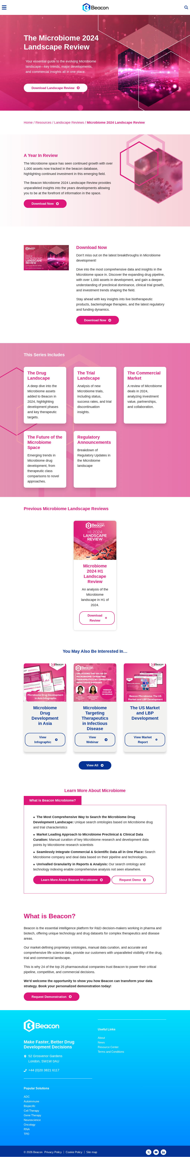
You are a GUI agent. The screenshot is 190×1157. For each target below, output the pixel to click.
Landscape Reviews (69, 122)
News (101, 1042)
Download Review (95, 618)
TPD (26, 1134)
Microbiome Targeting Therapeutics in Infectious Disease (95, 718)
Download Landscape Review (53, 88)
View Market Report (143, 740)
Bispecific (29, 1106)
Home (28, 122)
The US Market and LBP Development (145, 713)
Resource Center (108, 1047)
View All (92, 765)
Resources (43, 122)
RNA (27, 1129)
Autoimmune (31, 1101)
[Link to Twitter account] (148, 1152)
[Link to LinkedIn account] (163, 1152)
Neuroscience (32, 1120)
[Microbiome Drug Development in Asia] (45, 682)
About (101, 1037)
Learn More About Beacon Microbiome (69, 879)
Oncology (29, 1124)
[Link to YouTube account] (156, 1152)
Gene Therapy (32, 1115)
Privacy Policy (53, 1152)
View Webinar (92, 740)
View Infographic (42, 740)
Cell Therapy (31, 1110)
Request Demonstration (49, 996)
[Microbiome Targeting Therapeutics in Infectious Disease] (95, 682)
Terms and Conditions (111, 1051)
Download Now (43, 203)
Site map (91, 1152)
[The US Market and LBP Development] (145, 682)
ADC (27, 1096)
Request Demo (130, 879)
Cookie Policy (74, 1152)
